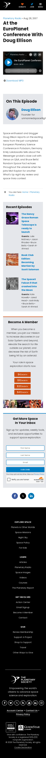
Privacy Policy (39, 474)
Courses (23, 582)
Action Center (23, 602)
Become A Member (23, 612)
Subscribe (25, 469)
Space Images (23, 572)
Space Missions (23, 532)
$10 (22, 380)
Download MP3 (14, 80)
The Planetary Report (23, 587)
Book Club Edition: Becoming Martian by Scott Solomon (30, 262)
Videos (23, 577)
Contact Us (32, 710)
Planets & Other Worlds (23, 527)
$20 (22, 386)
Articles (23, 562)
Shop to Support (23, 642)
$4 (22, 374)
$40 (22, 392)
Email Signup (23, 607)
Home (25, 192)
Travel (23, 647)
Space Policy (23, 542)
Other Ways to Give (23, 652)
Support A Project (23, 637)
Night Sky (23, 537)
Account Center (15, 710)
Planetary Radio (12, 18)
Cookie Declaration (23, 747)
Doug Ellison (31, 110)
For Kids (23, 547)
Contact (23, 617)
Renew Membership (23, 632)
